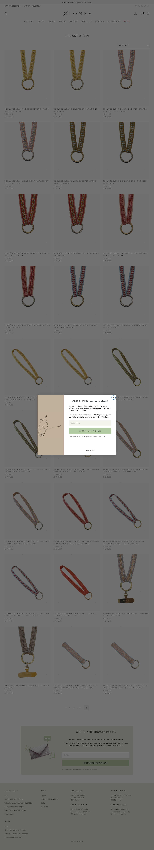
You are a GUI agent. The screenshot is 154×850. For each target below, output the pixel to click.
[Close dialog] (114, 398)
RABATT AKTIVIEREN (90, 431)
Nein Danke (90, 450)
